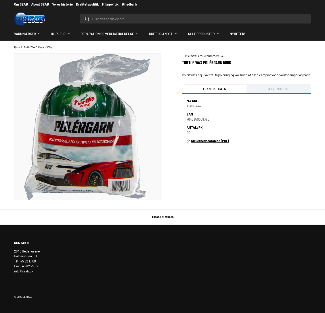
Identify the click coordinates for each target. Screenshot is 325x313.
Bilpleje (58, 34)
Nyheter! (237, 34)
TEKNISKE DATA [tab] (214, 89)
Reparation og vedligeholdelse (107, 34)
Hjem (17, 47)
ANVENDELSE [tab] (278, 89)
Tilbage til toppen (163, 217)
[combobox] (195, 18)
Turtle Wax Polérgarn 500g (38, 47)
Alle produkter (201, 34)
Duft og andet (161, 34)
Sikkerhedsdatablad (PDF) (210, 141)
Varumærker (25, 34)
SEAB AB (27, 296)
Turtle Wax (189, 56)
